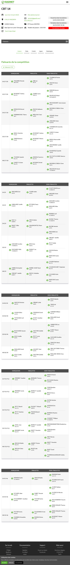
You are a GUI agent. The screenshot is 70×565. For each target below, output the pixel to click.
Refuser (11, 562)
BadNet (25, 550)
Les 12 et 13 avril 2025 (12, 15)
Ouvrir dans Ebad (10, 31)
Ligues (41, 51)
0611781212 (28, 20)
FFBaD (9, 550)
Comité (34, 51)
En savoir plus (19, 562)
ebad (24, 554)
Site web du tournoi (33, 15)
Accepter (4, 562)
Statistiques (49, 51)
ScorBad (24, 552)
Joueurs (19, 51)
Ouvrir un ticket (42, 550)
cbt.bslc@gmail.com (34, 18)
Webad (8, 554)
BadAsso (8, 552)
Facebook (42, 552)
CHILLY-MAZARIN (10, 19)
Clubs (26, 51)
